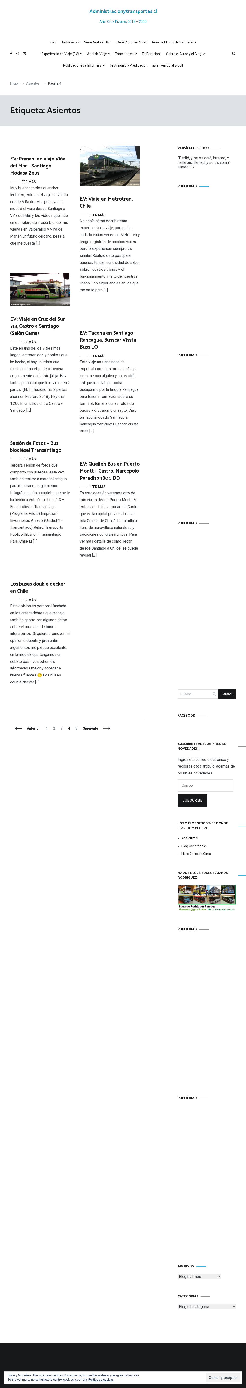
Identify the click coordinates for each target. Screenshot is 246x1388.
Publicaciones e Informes (82, 65)
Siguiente (90, 728)
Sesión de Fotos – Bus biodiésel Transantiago (35, 446)
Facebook (186, 716)
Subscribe (193, 800)
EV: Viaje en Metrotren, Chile (106, 202)
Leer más (28, 182)
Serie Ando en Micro (132, 42)
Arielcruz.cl (189, 838)
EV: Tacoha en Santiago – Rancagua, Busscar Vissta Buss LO (108, 340)
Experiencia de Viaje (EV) (60, 54)
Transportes (124, 54)
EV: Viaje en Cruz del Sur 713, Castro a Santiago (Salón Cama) (37, 326)
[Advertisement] (207, 266)
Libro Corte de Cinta (196, 854)
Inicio (53, 42)
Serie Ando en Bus (98, 42)
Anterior (33, 728)
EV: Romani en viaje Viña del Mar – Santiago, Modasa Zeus (38, 166)
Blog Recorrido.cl (194, 846)
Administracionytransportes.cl (123, 11)
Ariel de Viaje (97, 54)
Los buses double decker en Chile (37, 587)
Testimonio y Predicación (129, 65)
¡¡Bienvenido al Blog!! (167, 65)
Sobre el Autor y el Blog (183, 54)
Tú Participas (151, 54)
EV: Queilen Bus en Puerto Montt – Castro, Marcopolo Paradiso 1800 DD (110, 471)
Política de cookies (101, 1379)
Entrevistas (70, 42)
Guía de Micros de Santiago (172, 42)
